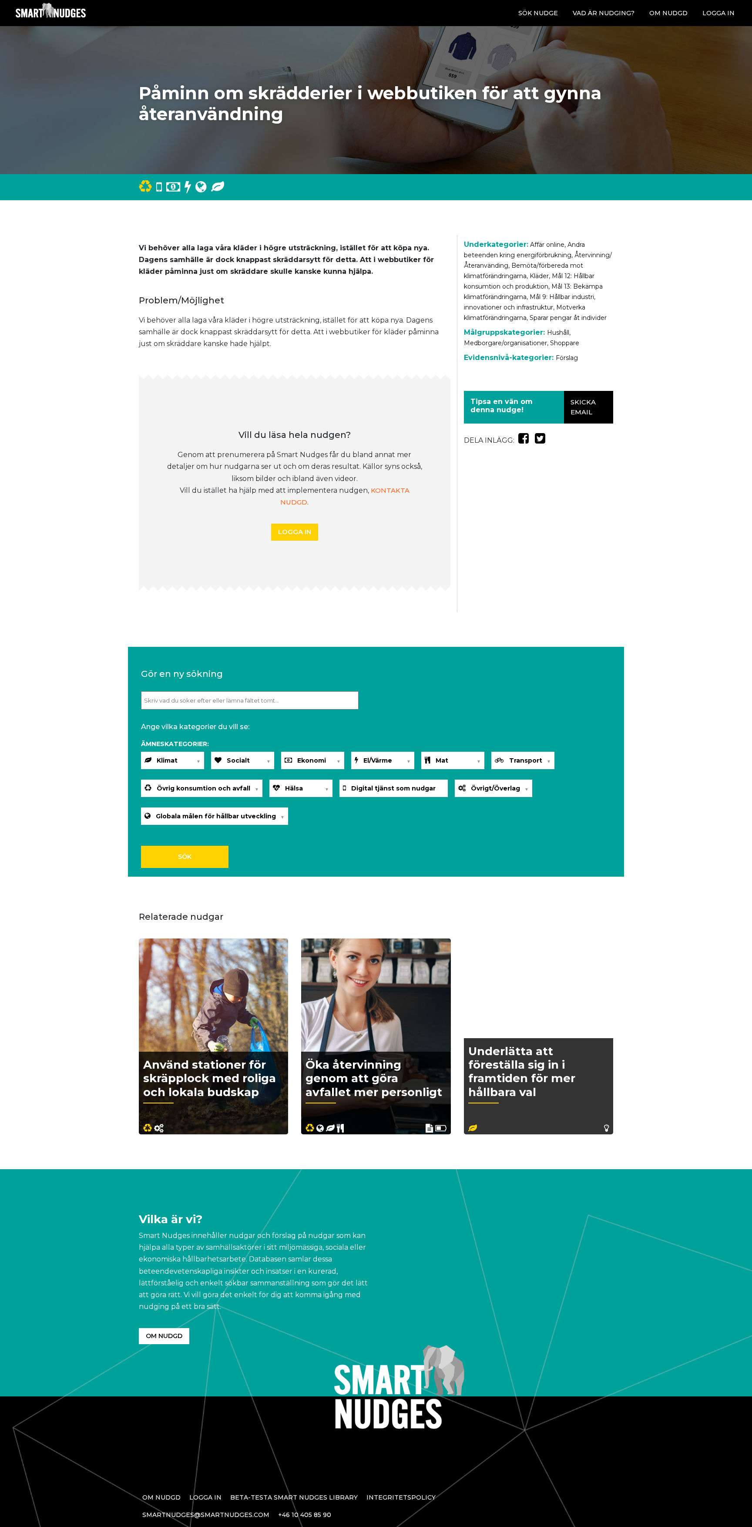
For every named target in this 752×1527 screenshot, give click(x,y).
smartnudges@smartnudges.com (205, 1515)
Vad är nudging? (603, 13)
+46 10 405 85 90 (304, 1515)
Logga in (718, 13)
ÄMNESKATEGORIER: (175, 744)
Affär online (547, 245)
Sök (184, 857)
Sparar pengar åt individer (568, 318)
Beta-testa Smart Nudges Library (294, 1497)
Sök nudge (538, 13)
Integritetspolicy (401, 1497)
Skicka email (583, 407)
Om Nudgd (668, 13)
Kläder (539, 276)
